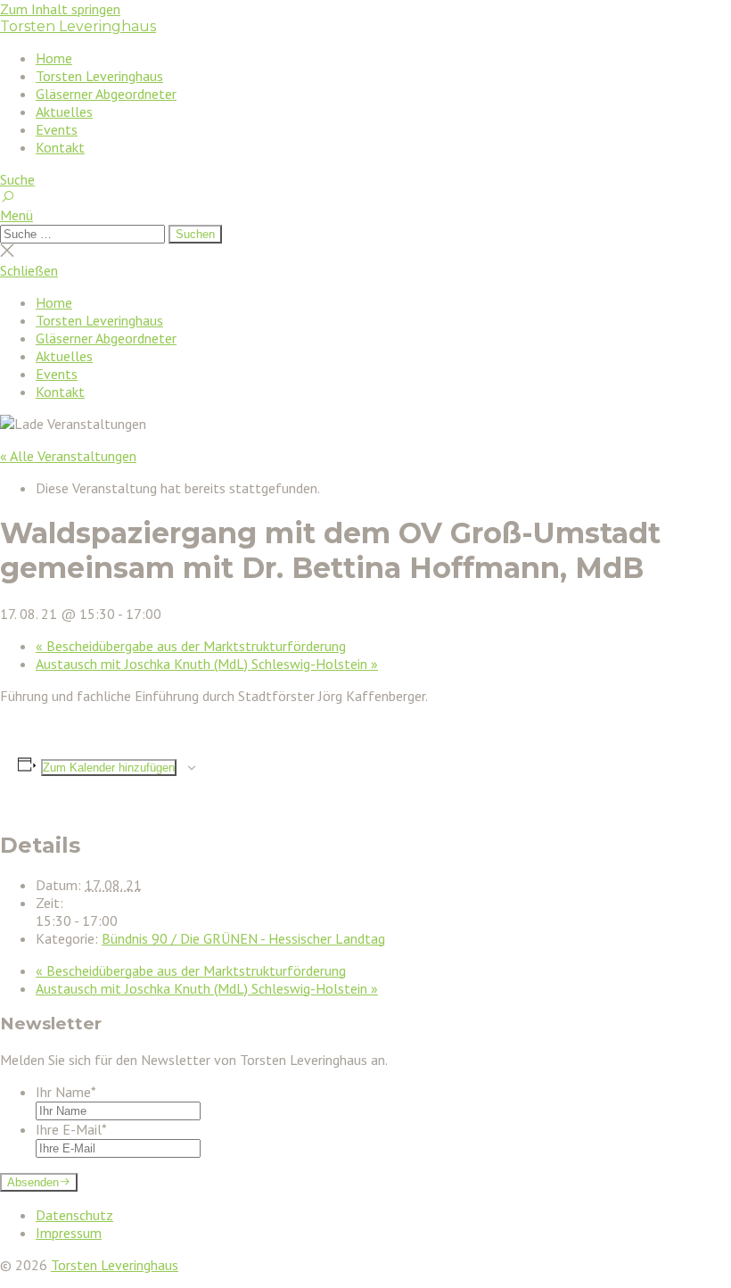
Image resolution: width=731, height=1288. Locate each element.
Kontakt (60, 147)
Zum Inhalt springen (60, 9)
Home (54, 58)
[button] (365, 215)
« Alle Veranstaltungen (68, 456)
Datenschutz (74, 1215)
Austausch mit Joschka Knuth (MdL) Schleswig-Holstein (207, 664)
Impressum (69, 1233)
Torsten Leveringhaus (78, 26)
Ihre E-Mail (71, 1129)
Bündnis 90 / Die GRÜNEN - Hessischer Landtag (243, 938)
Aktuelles (64, 111)
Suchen (195, 234)
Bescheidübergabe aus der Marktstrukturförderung (191, 646)
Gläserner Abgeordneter (106, 94)
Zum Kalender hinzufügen (109, 767)
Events (57, 129)
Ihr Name (66, 1092)
